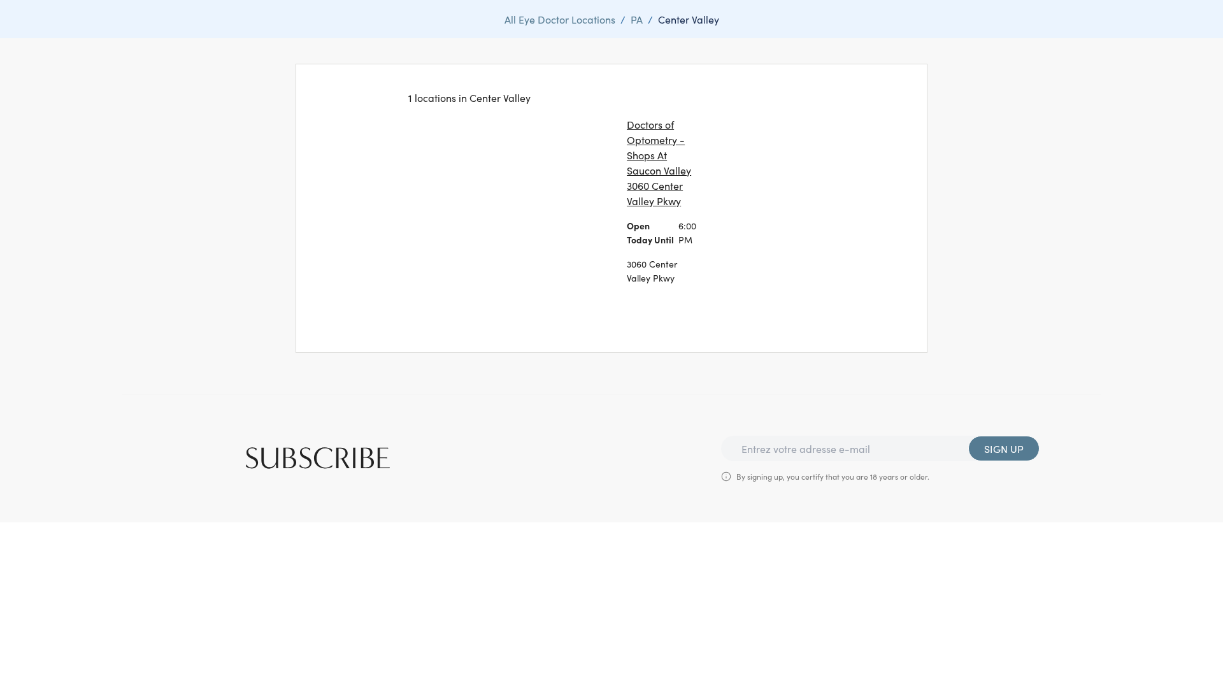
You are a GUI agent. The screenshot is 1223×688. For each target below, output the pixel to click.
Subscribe (318, 459)
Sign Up (1004, 448)
